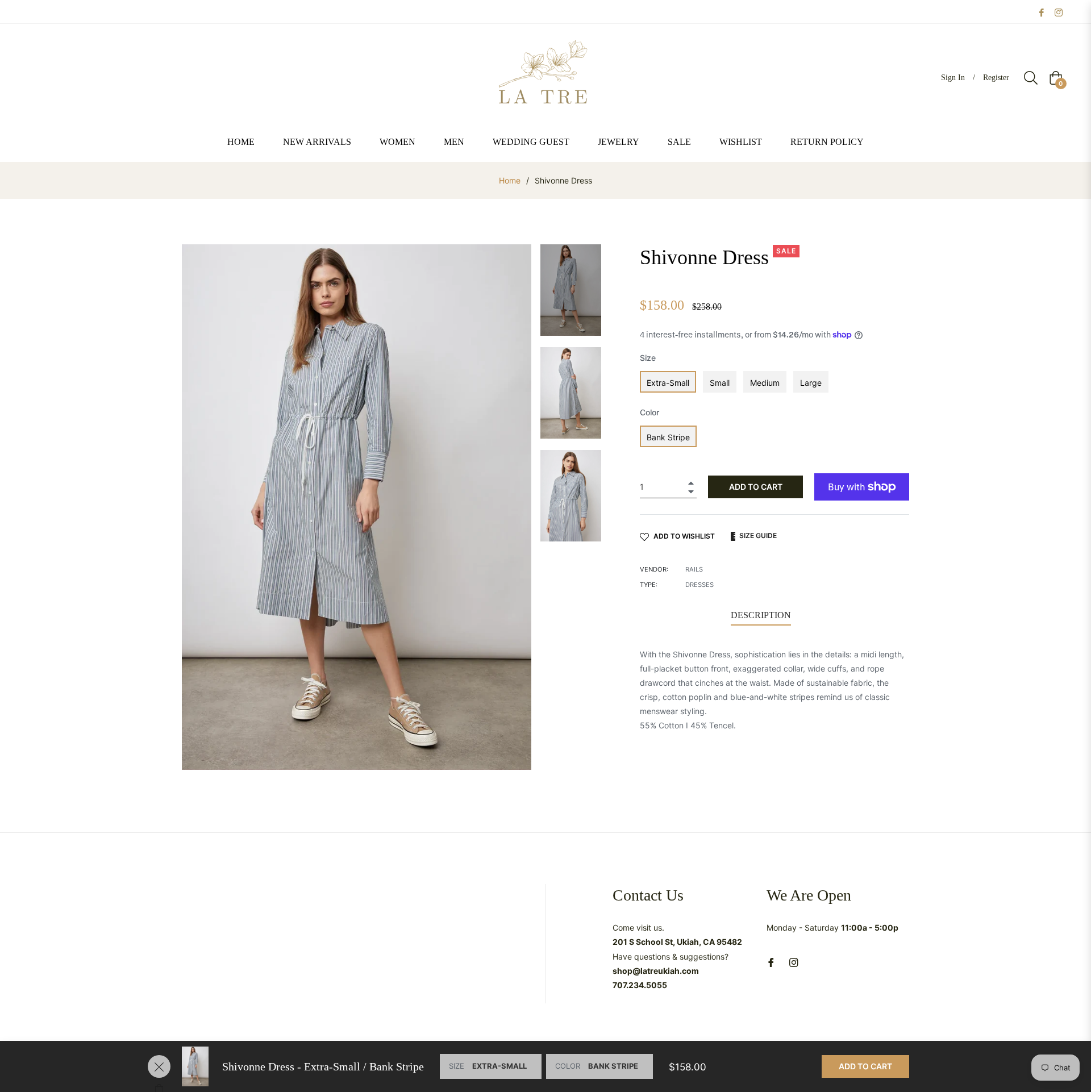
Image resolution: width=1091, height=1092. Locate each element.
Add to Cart (865, 1066)
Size (648, 357)
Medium (765, 382)
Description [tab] (761, 615)
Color (649, 412)
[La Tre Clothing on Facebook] (1042, 11)
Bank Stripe (668, 437)
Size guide (757, 535)
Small (720, 382)
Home (509, 180)
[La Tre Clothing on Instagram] (1059, 11)
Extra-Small (668, 382)
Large (811, 382)
